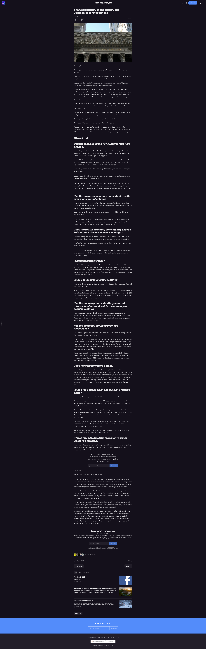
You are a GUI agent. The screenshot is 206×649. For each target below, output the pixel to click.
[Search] (182, 3)
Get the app (111, 641)
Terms (107, 637)
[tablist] (82, 572)
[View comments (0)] (89, 609)
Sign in (201, 3)
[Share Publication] (186, 3)
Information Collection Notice (102, 548)
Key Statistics (77, 579)
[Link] (71, 138)
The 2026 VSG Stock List (83, 601)
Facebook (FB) (79, 577)
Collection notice (114, 637)
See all (77, 613)
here (97, 178)
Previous (79, 566)
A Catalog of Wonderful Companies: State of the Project (95, 588)
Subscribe (193, 3)
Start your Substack (98, 641)
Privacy (103, 637)
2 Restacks (92, 554)
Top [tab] (76, 572)
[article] (103, 580)
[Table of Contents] (2, 324)
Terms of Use (111, 547)
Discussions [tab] (86, 572)
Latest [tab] (79, 572)
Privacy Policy (115, 548)
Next (127, 566)
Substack (95, 645)
